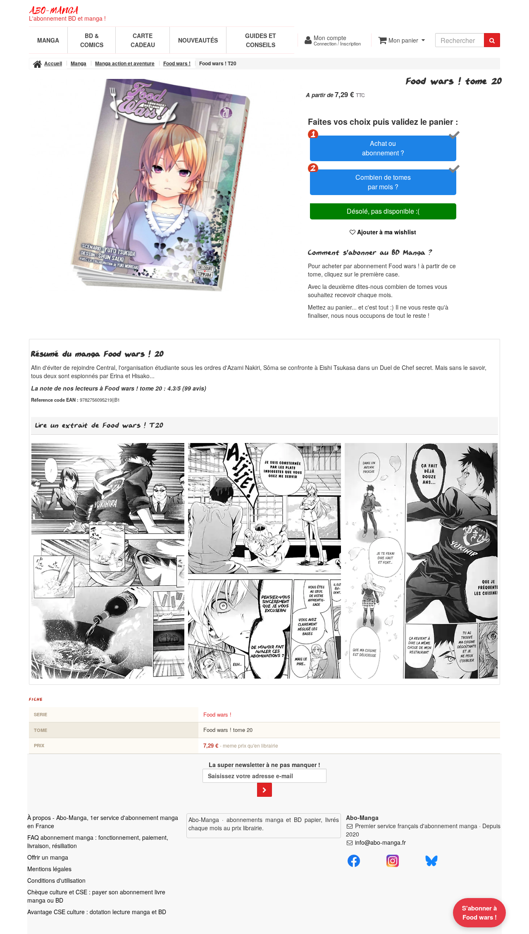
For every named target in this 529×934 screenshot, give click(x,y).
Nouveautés (198, 40)
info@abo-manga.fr (380, 842)
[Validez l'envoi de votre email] (264, 790)
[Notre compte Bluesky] (431, 859)
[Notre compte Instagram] (392, 859)
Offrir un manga (47, 857)
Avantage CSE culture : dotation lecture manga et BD (96, 912)
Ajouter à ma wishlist (385, 232)
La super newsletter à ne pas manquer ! (264, 764)
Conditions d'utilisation (56, 880)
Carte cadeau (143, 40)
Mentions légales (49, 869)
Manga (48, 40)
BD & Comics (91, 40)
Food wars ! (217, 714)
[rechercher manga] (492, 40)
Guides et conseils (260, 40)
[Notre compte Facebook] (354, 859)
